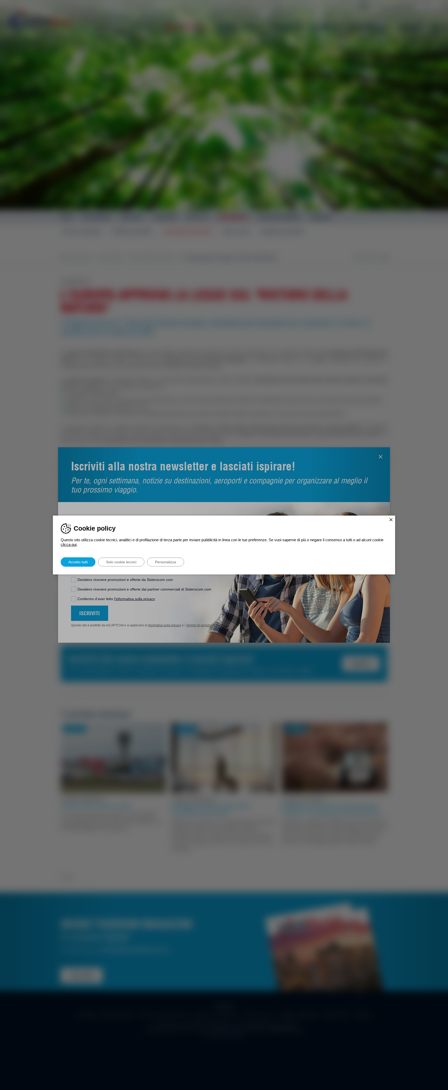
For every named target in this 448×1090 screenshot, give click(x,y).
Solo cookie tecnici (121, 562)
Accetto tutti (78, 562)
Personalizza (165, 562)
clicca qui (68, 544)
